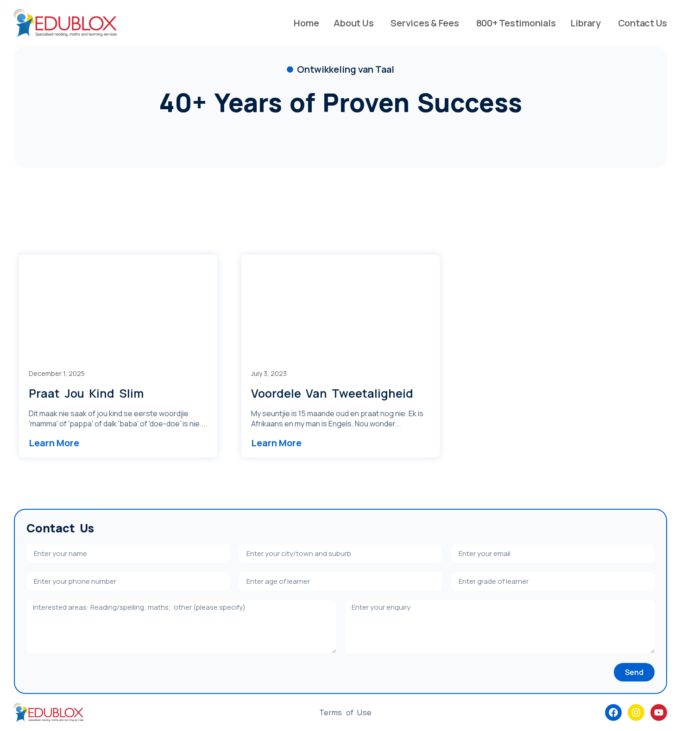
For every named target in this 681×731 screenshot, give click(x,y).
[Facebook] (613, 712)
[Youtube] (658, 712)
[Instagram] (636, 712)
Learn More (54, 443)
